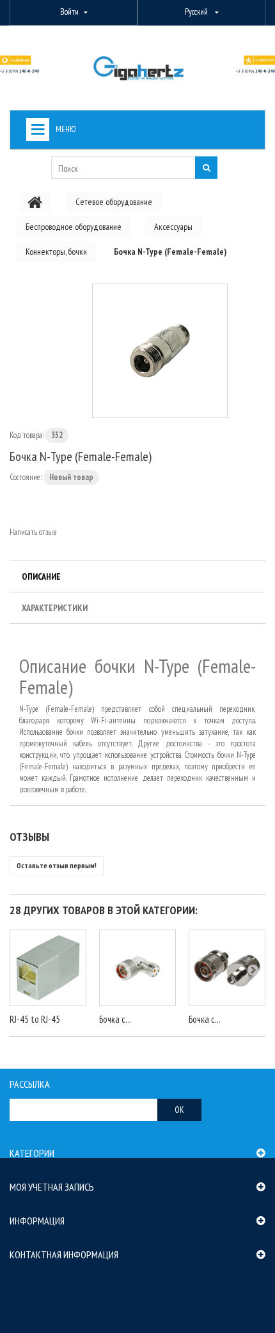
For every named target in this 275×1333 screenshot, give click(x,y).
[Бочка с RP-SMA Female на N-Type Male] (227, 968)
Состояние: (26, 477)
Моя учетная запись (52, 1186)
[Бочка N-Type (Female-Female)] (160, 350)
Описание (41, 576)
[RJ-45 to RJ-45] (48, 968)
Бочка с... (115, 1019)
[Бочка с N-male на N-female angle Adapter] (137, 968)
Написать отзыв (33, 532)
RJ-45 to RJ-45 (35, 1019)
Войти (69, 11)
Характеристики (55, 608)
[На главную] (35, 202)
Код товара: (26, 435)
